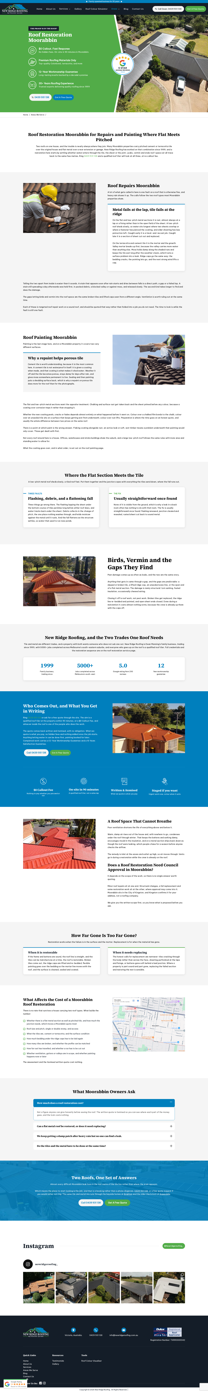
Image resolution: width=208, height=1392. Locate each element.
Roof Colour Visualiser (91, 1361)
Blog (126, 9)
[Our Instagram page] (44, 1383)
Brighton (128, 1194)
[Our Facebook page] (40, 1383)
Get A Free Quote (195, 9)
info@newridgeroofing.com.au (124, 1335)
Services (63, 9)
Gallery (78, 9)
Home (39, 9)
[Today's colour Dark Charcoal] (104, 1287)
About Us (50, 9)
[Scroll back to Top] (205, 1382)
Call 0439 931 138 (36, 752)
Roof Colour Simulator (96, 9)
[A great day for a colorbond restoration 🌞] (136, 1287)
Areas (114, 9)
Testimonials (58, 1361)
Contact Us (137, 9)
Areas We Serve (37, 115)
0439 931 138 (90, 156)
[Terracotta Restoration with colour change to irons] (39, 1287)
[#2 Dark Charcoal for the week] (71, 1287)
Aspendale (165, 1194)
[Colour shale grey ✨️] (169, 1287)
